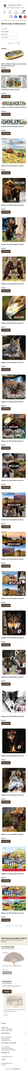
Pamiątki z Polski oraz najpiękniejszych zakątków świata (14, 20)
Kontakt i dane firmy (6, 1063)
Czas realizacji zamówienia (8, 1050)
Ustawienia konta (6, 1040)
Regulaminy (4, 1027)
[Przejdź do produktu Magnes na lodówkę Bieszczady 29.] (14, 740)
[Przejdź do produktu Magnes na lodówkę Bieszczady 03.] (14, 898)
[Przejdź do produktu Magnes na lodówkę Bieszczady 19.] (14, 465)
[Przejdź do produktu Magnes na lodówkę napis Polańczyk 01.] (14, 103)
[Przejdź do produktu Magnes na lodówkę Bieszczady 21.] (14, 505)
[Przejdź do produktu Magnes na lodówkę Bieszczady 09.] (14, 268)
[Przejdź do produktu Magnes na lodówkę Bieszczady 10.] (14, 308)
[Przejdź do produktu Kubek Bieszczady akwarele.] (14, 81)
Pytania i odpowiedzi (6, 1030)
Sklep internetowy (12, 1069)
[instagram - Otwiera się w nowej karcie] (11, 17)
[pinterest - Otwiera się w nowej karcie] (25, 17)
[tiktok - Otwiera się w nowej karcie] (20, 17)
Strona (9, 43)
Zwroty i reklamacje (6, 1029)
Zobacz (7, 991)
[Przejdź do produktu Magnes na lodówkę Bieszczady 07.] (14, 229)
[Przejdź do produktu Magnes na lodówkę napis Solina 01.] (14, 121)
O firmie (3, 1065)
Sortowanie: (4, 34)
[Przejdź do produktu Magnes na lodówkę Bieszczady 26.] (14, 622)
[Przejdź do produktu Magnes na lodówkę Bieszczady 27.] (14, 662)
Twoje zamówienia (6, 1037)
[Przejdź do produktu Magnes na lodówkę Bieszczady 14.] (14, 347)
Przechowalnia (5, 1038)
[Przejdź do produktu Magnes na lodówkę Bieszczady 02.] (14, 858)
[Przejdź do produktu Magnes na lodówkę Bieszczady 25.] (14, 583)
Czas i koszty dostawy (7, 1048)
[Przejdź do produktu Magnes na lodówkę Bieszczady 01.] (14, 150)
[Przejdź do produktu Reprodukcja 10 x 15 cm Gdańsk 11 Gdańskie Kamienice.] (15, 1000)
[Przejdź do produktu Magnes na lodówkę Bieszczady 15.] (14, 387)
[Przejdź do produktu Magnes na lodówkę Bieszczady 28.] (14, 701)
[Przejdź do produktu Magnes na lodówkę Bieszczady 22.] (14, 544)
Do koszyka (6, 71)
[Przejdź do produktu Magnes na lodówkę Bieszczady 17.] (14, 426)
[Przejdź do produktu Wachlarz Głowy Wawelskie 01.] (14, 957)
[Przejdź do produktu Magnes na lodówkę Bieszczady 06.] (14, 190)
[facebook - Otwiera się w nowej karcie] (15, 17)
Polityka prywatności (6, 1056)
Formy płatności (5, 1047)
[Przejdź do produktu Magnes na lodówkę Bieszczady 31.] (14, 819)
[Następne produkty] (16, 925)
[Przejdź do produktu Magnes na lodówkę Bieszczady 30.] (14, 780)
